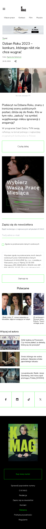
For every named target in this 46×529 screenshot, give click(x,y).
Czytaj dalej (23, 146)
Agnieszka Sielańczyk (14, 57)
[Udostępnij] (15, 61)
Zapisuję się (23, 278)
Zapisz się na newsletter (23, 500)
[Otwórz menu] (4, 9)
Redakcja (23, 495)
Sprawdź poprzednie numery (23, 485)
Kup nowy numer (23, 474)
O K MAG (23, 490)
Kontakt (23, 505)
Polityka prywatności (23, 515)
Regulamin (23, 519)
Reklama (23, 510)
